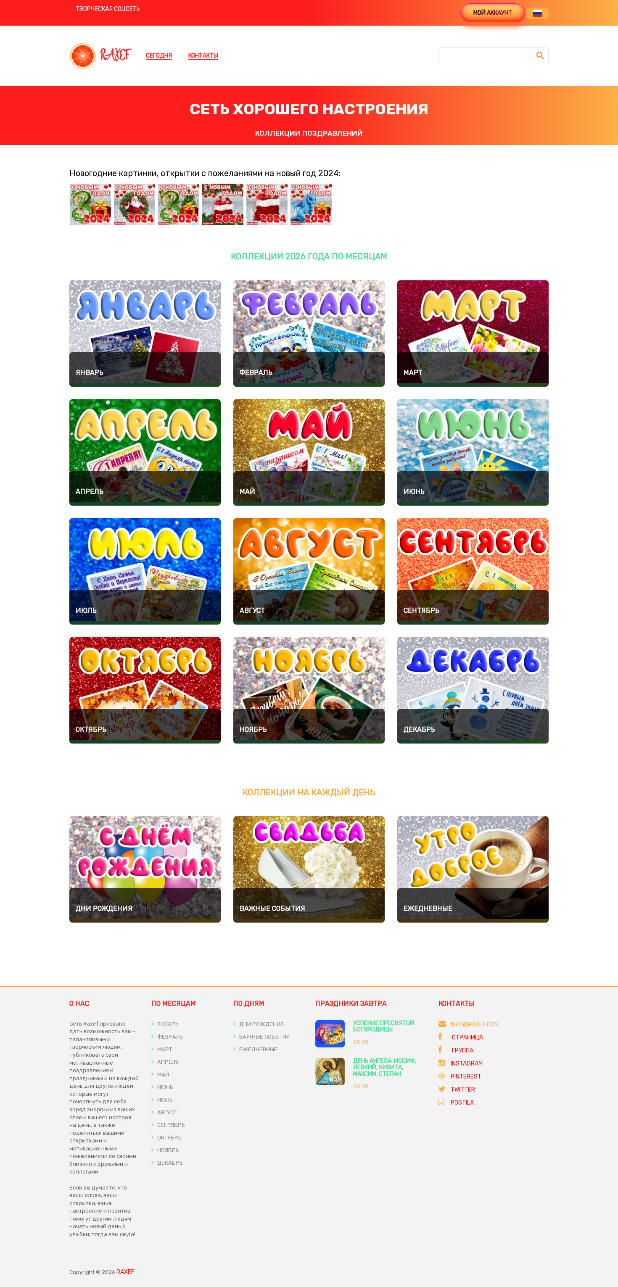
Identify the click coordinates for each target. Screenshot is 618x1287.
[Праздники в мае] (309, 452)
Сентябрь (421, 610)
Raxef (125, 1272)
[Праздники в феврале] (309, 333)
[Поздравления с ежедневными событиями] (473, 869)
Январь (89, 373)
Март (413, 373)
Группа (462, 1050)
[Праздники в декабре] (473, 690)
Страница (467, 1037)
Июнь (414, 492)
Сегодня (159, 55)
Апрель (89, 492)
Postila (462, 1102)
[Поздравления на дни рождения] (145, 869)
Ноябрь (253, 729)
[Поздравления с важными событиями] (309, 869)
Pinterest (466, 1076)
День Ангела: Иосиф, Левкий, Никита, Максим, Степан (384, 1068)
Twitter (463, 1089)
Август (252, 610)
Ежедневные (428, 909)
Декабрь (419, 729)
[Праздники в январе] (145, 333)
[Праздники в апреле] (145, 452)
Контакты (203, 55)
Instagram (467, 1063)
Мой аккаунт (492, 12)
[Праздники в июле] (145, 571)
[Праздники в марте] (473, 333)
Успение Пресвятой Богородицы (383, 1026)
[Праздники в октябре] (145, 690)
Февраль (256, 373)
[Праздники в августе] (309, 571)
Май (247, 492)
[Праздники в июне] (473, 452)
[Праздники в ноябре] (309, 690)
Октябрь (91, 729)
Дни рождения (104, 909)
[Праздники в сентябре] (473, 571)
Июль (86, 610)
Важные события (272, 909)
